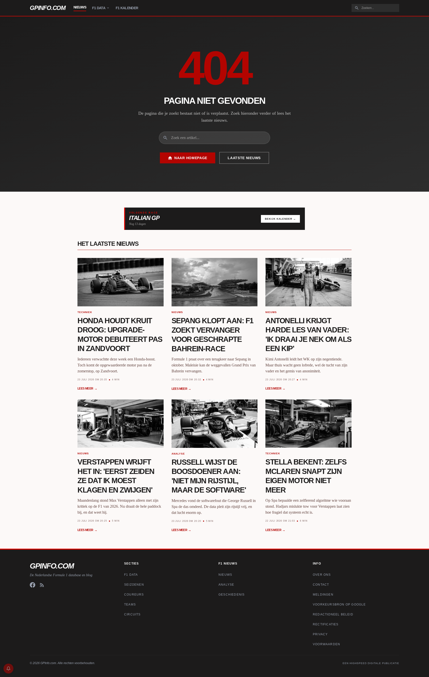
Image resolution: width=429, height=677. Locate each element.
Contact (321, 584)
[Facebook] (32, 585)
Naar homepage (190, 158)
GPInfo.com (48, 7)
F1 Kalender (127, 8)
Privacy (320, 634)
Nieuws (79, 7)
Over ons (322, 574)
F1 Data (98, 8)
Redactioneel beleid (333, 614)
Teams (130, 604)
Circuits (132, 614)
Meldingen (323, 594)
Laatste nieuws (244, 158)
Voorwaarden (326, 644)
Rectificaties (326, 624)
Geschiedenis (231, 594)
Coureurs (134, 594)
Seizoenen (134, 584)
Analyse (226, 584)
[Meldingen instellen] (8, 669)
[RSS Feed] (42, 585)
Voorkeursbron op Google (339, 604)
